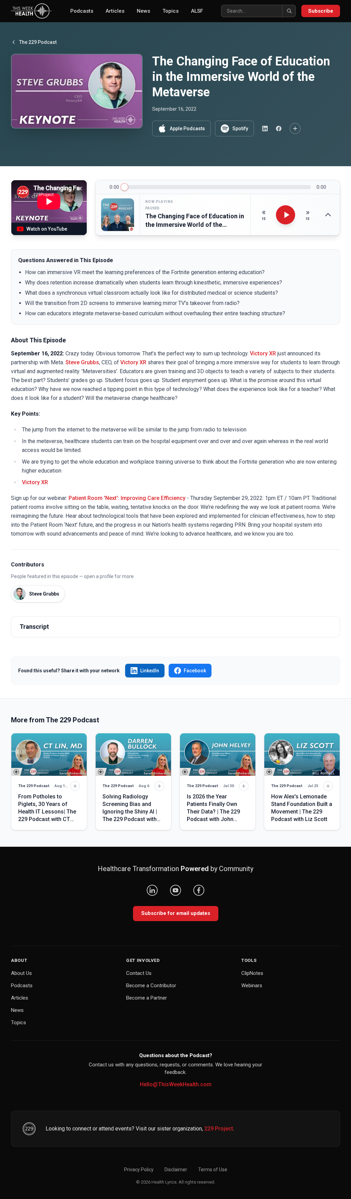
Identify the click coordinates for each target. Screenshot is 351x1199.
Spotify (240, 128)
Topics (170, 11)
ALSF (197, 11)
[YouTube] (175, 890)
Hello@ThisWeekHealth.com (175, 1084)
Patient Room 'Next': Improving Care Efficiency (127, 498)
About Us (21, 973)
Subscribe (320, 11)
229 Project (218, 1128)
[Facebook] (198, 890)
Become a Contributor (151, 985)
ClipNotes (252, 973)
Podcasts (81, 11)
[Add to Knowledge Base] (295, 128)
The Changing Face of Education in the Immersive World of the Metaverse (194, 220)
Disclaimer (176, 1169)
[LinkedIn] (152, 890)
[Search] (289, 11)
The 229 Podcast (38, 42)
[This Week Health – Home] (31, 11)
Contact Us (139, 973)
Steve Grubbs (82, 362)
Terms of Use (212, 1169)
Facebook (195, 670)
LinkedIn (149, 670)
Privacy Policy (139, 1169)
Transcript (34, 626)
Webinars (251, 985)
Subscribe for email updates (175, 913)
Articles (115, 11)
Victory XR (263, 353)
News (143, 11)
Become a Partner (146, 998)
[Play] (285, 214)
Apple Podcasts (187, 128)
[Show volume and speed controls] (328, 214)
